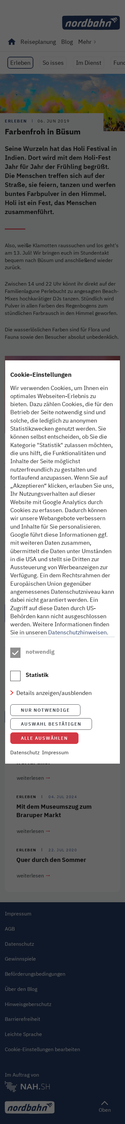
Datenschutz (24, 752)
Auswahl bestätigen (51, 724)
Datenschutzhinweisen (77, 632)
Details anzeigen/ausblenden (54, 693)
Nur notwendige (45, 710)
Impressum (55, 752)
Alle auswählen (44, 738)
